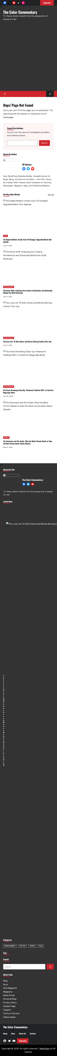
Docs (5, 984)
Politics (6, 437)
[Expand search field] (50, 94)
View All (51, 195)
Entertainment (8, 287)
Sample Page (9, 1006)
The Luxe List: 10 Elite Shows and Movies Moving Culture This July (27, 341)
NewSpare (45, 1048)
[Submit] (50, 966)
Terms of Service (11, 1013)
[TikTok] (18, 2)
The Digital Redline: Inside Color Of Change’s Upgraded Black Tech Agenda (27, 240)
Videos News (9, 1017)
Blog (5, 980)
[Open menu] (4, 94)
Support (7, 1010)
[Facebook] (4, 2)
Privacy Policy (10, 1002)
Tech (5, 236)
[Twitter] (28, 168)
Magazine (7, 991)
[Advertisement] (28, 57)
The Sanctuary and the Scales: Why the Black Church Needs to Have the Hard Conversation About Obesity (27, 442)
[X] (9, 2)
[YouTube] (14, 2)
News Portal (9, 995)
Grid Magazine (10, 988)
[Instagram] (23, 2)
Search (44, 143)
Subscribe (22, 1040)
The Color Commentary (20, 12)
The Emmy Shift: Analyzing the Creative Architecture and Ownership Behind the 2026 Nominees (27, 291)
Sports (32, 946)
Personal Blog (9, 999)
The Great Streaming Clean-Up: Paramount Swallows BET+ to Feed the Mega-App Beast (28, 391)
